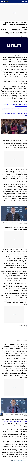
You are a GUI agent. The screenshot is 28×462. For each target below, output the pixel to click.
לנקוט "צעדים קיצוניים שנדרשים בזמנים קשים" (15, 421)
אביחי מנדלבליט (20, 460)
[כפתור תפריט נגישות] (1, 414)
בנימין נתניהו (13, 460)
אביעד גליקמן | (24, 36)
